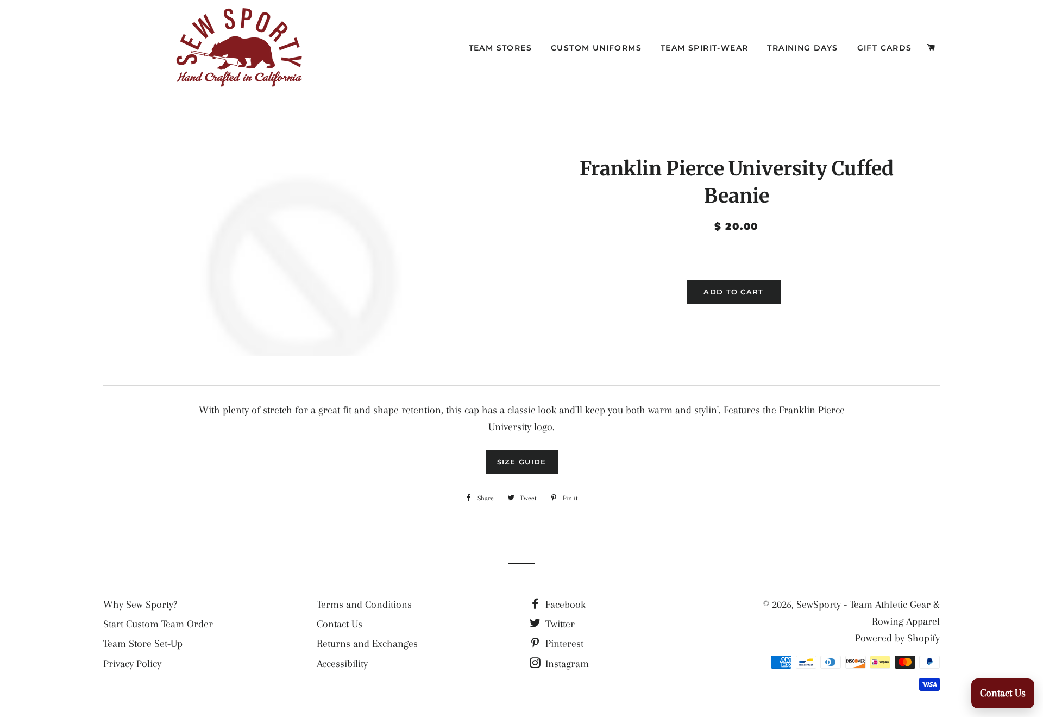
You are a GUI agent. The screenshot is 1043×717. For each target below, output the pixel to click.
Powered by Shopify (897, 638)
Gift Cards (884, 48)
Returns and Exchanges (367, 644)
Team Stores (500, 48)
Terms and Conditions (364, 605)
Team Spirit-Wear (704, 48)
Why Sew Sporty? (140, 605)
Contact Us (339, 624)
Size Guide (521, 461)
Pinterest (563, 644)
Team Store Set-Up (143, 644)
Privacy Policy (132, 664)
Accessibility (342, 664)
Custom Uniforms (596, 48)
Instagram (566, 664)
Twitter (559, 624)
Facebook (564, 605)
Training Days (802, 48)
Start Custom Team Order (158, 624)
